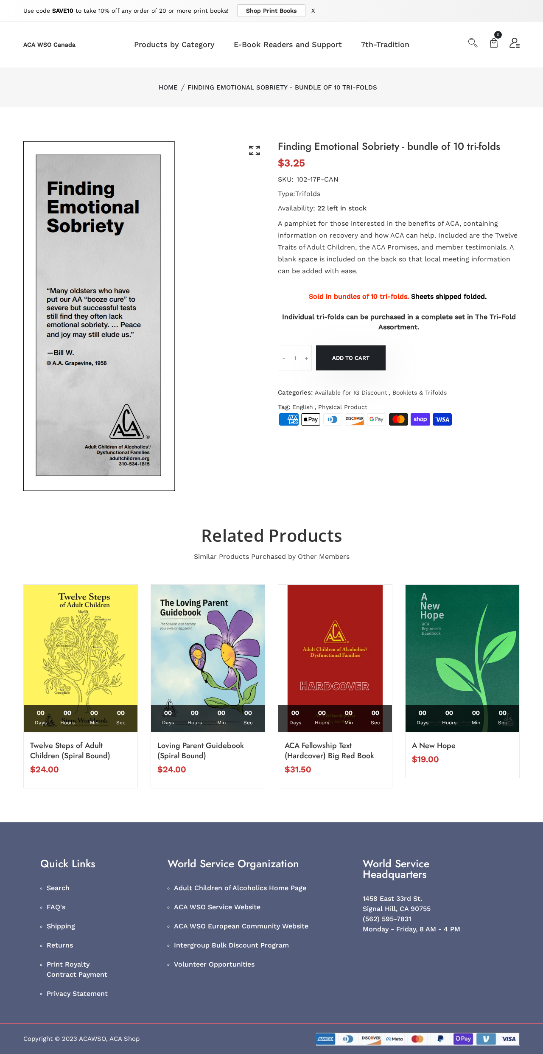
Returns (60, 945)
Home (168, 87)
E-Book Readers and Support (288, 44)
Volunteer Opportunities (214, 964)
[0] (494, 44)
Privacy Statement (77, 994)
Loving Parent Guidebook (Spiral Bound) (200, 750)
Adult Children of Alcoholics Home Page (240, 888)
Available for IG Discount (351, 392)
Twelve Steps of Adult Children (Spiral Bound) (70, 750)
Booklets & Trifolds (419, 392)
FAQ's (56, 907)
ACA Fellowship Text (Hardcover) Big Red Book (329, 750)
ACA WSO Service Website (217, 907)
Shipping (61, 926)
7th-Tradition (385, 44)
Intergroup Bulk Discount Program (231, 945)
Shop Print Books (271, 10)
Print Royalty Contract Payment (77, 969)
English (302, 407)
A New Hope (434, 745)
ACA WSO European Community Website (241, 926)
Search (58, 888)
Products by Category (174, 44)
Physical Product (342, 407)
